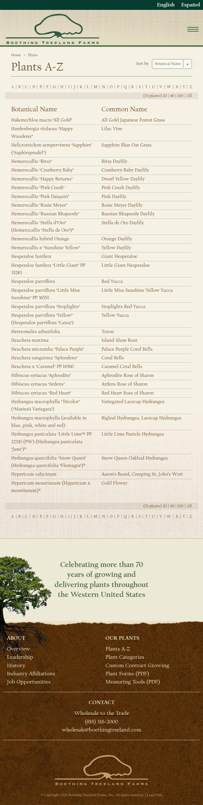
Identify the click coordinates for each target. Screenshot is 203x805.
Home (16, 55)
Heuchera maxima (30, 340)
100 (180, 95)
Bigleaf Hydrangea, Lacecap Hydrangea (141, 418)
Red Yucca (112, 281)
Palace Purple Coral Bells (127, 349)
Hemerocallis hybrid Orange (40, 239)
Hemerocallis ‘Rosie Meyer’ (39, 205)
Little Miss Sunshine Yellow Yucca (137, 290)
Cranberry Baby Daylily (125, 170)
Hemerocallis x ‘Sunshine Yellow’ (45, 247)
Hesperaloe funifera (31, 256)
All (189, 95)
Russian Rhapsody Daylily (128, 214)
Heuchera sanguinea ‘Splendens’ (44, 358)
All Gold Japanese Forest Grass (133, 120)
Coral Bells (113, 358)
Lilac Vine (112, 128)
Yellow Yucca (115, 315)
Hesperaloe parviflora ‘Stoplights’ (45, 306)
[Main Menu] (193, 30)
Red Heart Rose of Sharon (128, 393)
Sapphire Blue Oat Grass (127, 145)
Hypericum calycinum (33, 474)
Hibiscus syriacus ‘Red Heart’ (41, 393)
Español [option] (190, 4)
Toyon (108, 331)
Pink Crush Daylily (121, 187)
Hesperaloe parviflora (33, 281)
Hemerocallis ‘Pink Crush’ (37, 187)
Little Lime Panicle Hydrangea (133, 434)
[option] (191, 4)
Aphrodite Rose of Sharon (128, 375)
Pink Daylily (114, 196)
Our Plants (122, 638)
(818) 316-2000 (101, 721)
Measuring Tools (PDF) (132, 681)
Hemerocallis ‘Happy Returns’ (42, 179)
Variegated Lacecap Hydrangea (133, 401)
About (16, 638)
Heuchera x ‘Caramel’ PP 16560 (42, 366)
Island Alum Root (119, 340)
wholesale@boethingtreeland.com (101, 729)
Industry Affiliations (31, 673)
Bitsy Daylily (114, 161)
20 (165, 95)
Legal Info (154, 795)
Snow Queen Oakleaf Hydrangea (135, 458)
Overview (18, 649)
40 (172, 95)
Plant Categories (124, 657)
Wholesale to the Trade (101, 713)
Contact (102, 702)
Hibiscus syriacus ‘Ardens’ (38, 384)
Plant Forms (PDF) (127, 673)
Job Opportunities (29, 681)
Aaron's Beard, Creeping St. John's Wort (142, 474)
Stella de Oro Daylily (123, 222)
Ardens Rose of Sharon (125, 384)
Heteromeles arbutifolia (35, 331)
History (16, 665)
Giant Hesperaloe (119, 256)
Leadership (20, 657)
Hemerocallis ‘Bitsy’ (31, 161)
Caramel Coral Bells (122, 366)
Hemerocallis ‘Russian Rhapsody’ (45, 214)
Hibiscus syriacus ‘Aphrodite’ (41, 375)
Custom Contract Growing (137, 665)
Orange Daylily (117, 239)
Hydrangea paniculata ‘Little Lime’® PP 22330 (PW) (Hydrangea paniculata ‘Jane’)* (51, 441)
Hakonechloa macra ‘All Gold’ (41, 120)
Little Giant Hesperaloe (126, 265)
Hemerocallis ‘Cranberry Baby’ (42, 170)
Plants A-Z (117, 649)
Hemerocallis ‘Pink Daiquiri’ (40, 196)
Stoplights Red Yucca (123, 306)
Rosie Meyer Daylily (122, 205)
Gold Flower (114, 483)
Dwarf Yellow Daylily (123, 179)
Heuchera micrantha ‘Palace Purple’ (47, 349)
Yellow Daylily (116, 247)
